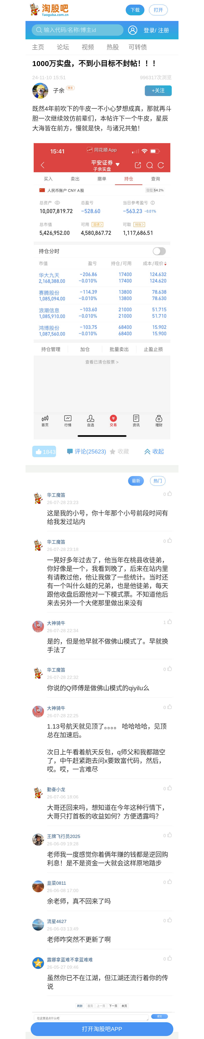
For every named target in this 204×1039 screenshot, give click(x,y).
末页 (124, 1005)
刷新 (80, 1005)
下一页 (113, 1005)
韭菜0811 (56, 883)
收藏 (123, 451)
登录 (149, 30)
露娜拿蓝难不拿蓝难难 (70, 959)
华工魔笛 (56, 495)
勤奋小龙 (56, 789)
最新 (136, 480)
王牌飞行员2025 (63, 836)
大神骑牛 (56, 623)
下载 (135, 10)
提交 (159, 1016)
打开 (158, 10)
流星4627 (57, 921)
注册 (163, 30)
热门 (158, 480)
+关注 (158, 90)
